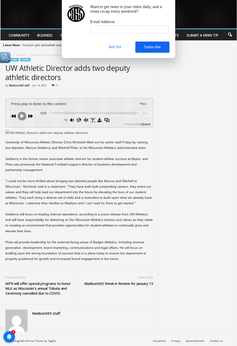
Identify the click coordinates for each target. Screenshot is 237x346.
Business (45, 35)
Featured (20, 55)
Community (19, 35)
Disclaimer (159, 341)
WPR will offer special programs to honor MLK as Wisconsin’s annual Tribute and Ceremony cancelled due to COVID (38, 288)
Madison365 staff (19, 85)
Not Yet (115, 47)
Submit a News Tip (202, 35)
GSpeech (145, 124)
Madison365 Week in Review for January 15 (118, 283)
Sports (25, 59)
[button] (230, 35)
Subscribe (152, 47)
